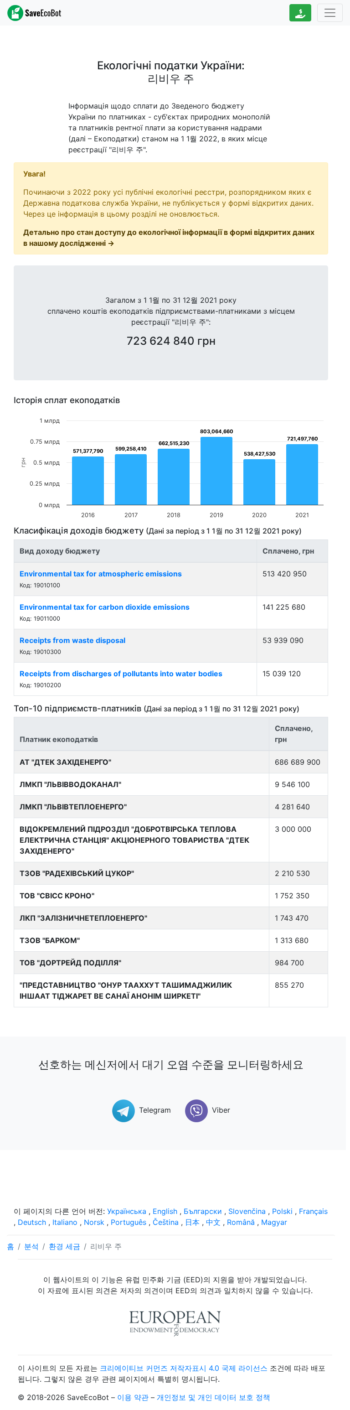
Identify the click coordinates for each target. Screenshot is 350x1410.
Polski (282, 1211)
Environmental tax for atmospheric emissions (101, 573)
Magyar (274, 1222)
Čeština (166, 1222)
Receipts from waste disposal (72, 640)
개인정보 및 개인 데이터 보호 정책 (213, 1397)
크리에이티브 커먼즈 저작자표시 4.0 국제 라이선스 (184, 1368)
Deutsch (32, 1222)
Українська (126, 1211)
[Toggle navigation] (330, 13)
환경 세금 (64, 1246)
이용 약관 (133, 1397)
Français (313, 1211)
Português (128, 1222)
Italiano (64, 1222)
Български (203, 1211)
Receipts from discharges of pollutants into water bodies (121, 673)
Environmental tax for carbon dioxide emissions (105, 607)
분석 (31, 1246)
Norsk (94, 1222)
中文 (213, 1222)
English (165, 1211)
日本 (192, 1222)
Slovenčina (247, 1211)
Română (241, 1222)
